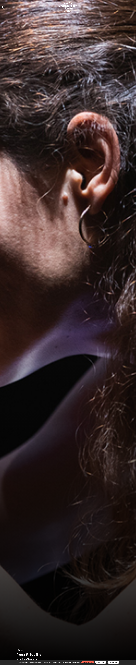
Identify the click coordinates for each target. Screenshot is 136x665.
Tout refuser (100, 662)
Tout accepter (87, 662)
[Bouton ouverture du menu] (132, 8)
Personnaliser (113, 662)
